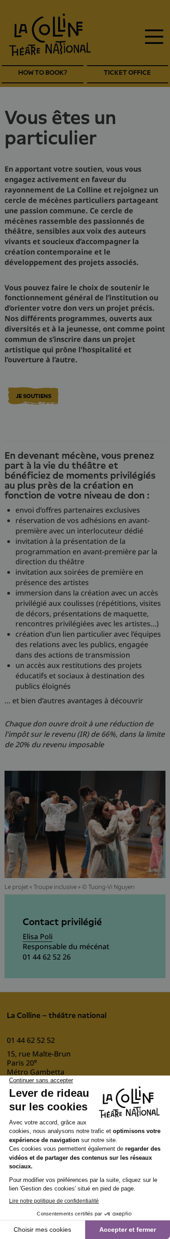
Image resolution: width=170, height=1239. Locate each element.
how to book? (42, 72)
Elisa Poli (38, 936)
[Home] (50, 35)
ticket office (127, 72)
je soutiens (33, 396)
